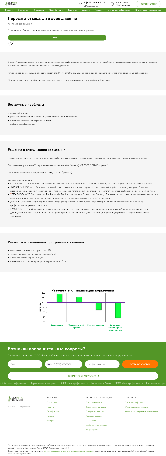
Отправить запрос (140, 364)
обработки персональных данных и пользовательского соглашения (69, 451)
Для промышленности (95, 411)
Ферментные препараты (96, 407)
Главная (9, 10)
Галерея (98, 10)
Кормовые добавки (94, 416)
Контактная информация (118, 10)
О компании (23, 10)
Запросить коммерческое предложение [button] (141, 411)
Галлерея (50, 420)
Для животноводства (94, 402)
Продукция (39, 10)
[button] (148, 4)
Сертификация (56, 10)
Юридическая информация (148, 10)
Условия (86, 10)
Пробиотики (91, 420)
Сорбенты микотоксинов (96, 425)
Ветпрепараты (92, 429)
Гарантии (72, 10)
